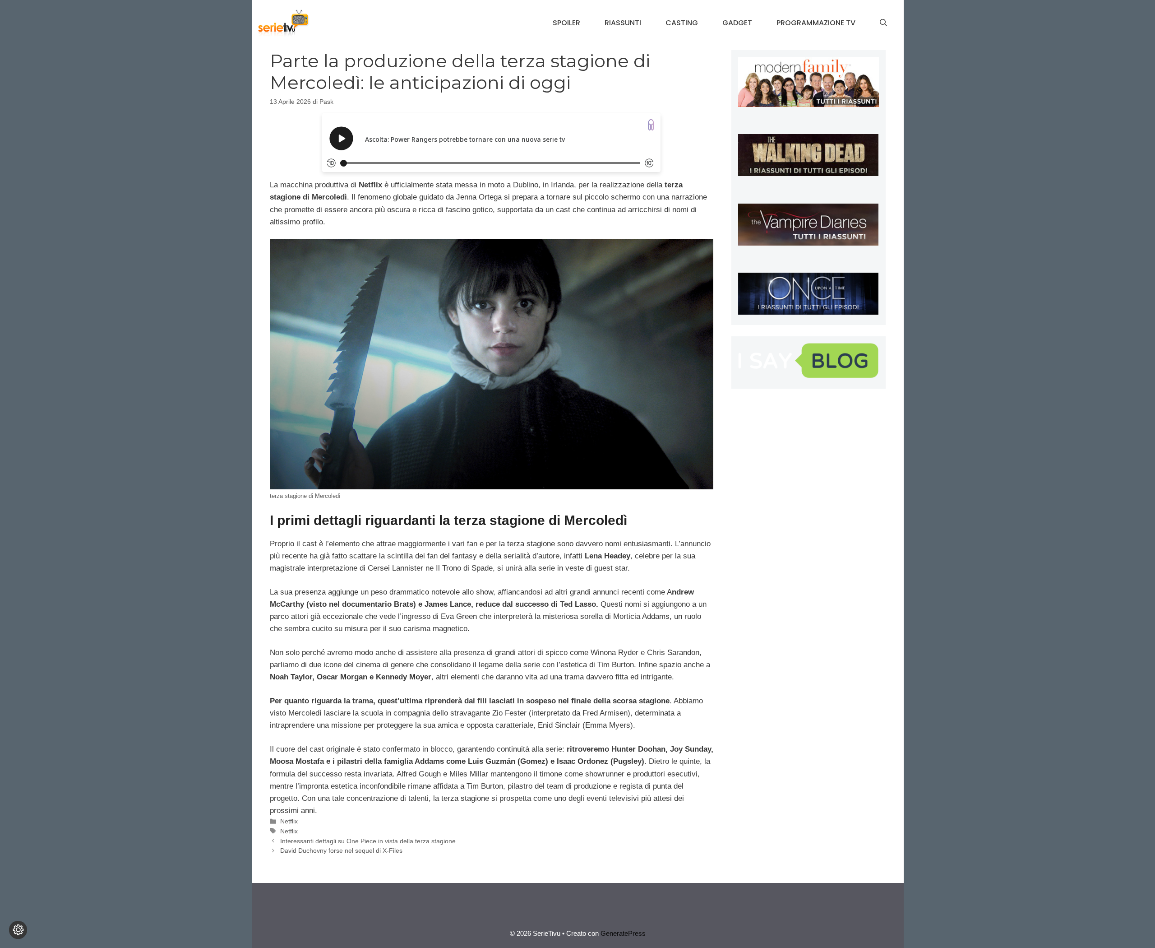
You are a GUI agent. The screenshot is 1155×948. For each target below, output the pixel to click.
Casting (681, 23)
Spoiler (566, 23)
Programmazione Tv (815, 23)
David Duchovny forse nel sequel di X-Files (341, 850)
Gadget (737, 23)
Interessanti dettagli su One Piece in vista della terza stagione (368, 841)
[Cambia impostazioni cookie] (18, 930)
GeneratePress (623, 933)
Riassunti (623, 23)
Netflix (289, 821)
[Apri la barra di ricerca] (883, 23)
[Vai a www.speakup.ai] (651, 124)
